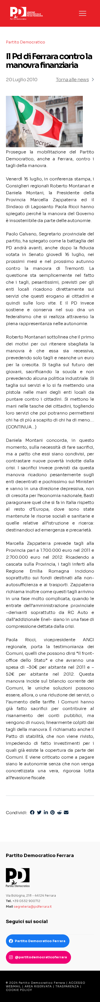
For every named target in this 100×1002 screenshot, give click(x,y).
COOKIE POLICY (19, 990)
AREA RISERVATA (38, 986)
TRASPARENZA (67, 986)
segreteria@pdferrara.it (33, 906)
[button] (82, 13)
